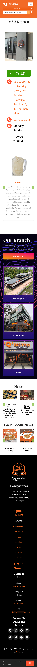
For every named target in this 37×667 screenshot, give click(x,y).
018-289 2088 (21, 119)
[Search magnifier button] (31, 12)
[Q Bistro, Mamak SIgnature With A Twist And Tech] (27, 391)
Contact (19, 557)
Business (19, 552)
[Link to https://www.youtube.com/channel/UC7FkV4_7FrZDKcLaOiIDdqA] (27, 637)
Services (18, 542)
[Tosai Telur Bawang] (10, 430)
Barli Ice (18, 182)
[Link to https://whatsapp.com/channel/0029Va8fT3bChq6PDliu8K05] (27, 630)
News (19, 547)
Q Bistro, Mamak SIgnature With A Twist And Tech (27, 410)
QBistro (19, 652)
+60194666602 (19, 603)
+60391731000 (19, 586)
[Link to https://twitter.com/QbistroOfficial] (15, 637)
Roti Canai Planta (27, 449)
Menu (19, 537)
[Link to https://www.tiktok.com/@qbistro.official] (10, 637)
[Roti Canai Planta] (27, 430)
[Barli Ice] (18, 155)
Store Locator (19, 526)
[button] (4, 187)
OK (30, 663)
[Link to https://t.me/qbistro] (21, 630)
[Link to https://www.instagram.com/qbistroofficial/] (15, 630)
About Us (19, 532)
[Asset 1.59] (10, 3)
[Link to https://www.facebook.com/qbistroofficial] (10, 630)
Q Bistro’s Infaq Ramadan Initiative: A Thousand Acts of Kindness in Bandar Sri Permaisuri (9, 411)
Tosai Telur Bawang (9, 449)
